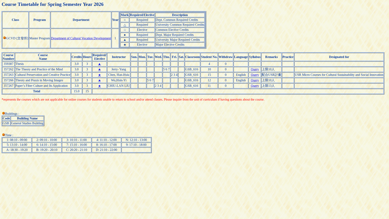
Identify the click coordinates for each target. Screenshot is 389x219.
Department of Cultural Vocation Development (81, 38)
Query (255, 69)
